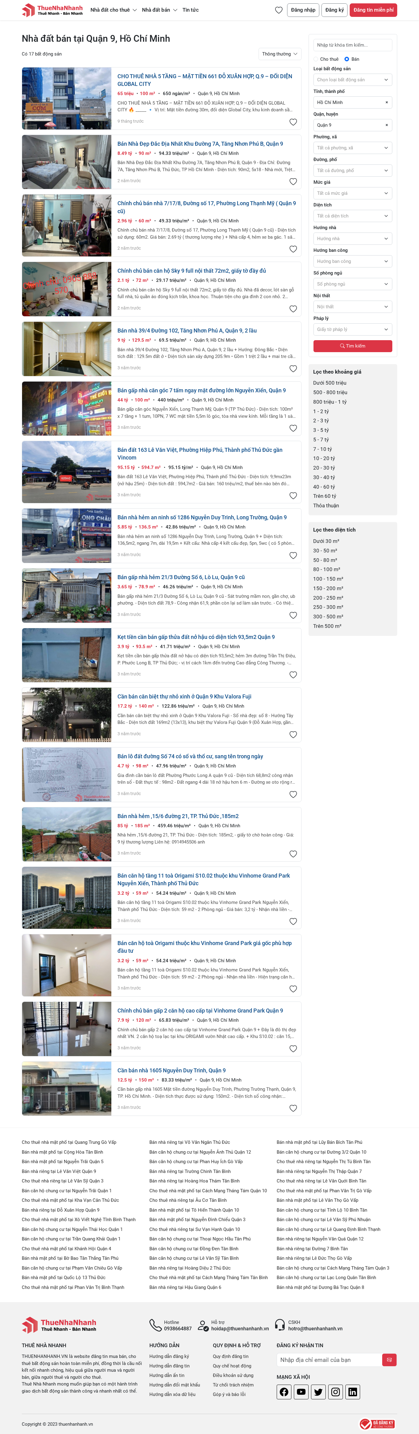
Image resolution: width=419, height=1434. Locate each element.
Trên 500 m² (327, 626)
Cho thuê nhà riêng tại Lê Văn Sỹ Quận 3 (62, 1181)
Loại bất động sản (332, 68)
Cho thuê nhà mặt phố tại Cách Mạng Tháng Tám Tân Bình (208, 1277)
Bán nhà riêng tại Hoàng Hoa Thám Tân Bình (194, 1181)
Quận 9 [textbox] (324, 125)
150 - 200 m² (328, 588)
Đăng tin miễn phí (374, 10)
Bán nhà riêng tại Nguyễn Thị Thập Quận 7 (319, 1171)
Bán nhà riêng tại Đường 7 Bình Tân (312, 1248)
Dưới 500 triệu (329, 383)
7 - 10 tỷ (322, 449)
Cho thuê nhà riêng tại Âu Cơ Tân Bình (188, 1200)
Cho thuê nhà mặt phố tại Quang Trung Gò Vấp (69, 1142)
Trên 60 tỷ (324, 496)
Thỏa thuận (326, 506)
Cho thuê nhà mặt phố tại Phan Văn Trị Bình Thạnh (73, 1287)
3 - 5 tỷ (321, 430)
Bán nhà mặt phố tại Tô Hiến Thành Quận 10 (194, 1210)
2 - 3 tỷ (321, 421)
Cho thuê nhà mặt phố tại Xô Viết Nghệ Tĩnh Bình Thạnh (79, 1219)
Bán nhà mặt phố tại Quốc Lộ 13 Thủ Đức (64, 1277)
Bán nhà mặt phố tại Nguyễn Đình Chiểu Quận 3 (197, 1219)
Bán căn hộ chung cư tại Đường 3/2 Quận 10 (321, 1152)
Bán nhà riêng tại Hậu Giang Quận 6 (185, 1287)
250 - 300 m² (328, 607)
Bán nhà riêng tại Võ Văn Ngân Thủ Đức (189, 1142)
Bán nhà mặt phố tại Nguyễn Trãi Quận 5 (62, 1161)
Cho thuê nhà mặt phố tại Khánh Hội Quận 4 (66, 1248)
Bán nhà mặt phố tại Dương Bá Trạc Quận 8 (320, 1287)
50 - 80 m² (325, 560)
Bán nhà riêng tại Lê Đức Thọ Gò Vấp (314, 1258)
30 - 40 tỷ (324, 477)
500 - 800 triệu (330, 392)
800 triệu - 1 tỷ (330, 402)
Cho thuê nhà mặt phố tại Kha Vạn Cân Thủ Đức (70, 1200)
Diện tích (322, 205)
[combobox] (352, 80)
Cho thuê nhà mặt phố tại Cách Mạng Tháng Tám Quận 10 (208, 1191)
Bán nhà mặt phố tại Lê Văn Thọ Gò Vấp (317, 1200)
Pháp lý (321, 318)
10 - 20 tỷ (324, 458)
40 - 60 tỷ (324, 487)
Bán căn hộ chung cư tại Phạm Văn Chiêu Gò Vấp (72, 1268)
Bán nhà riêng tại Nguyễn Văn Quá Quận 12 (320, 1239)
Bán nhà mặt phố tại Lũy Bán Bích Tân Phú (319, 1142)
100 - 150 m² (328, 579)
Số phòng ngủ (327, 273)
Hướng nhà (324, 227)
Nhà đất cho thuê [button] (110, 10)
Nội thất (321, 295)
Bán (355, 59)
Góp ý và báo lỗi (229, 1394)
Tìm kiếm (355, 346)
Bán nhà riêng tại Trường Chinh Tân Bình (190, 1171)
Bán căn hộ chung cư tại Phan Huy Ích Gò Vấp (196, 1161)
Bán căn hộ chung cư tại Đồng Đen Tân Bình (193, 1248)
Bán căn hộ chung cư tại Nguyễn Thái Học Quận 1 (72, 1229)
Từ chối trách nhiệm (233, 1385)
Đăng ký (334, 10)
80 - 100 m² (326, 569)
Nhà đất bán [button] (156, 10)
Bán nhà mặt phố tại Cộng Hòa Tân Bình (62, 1152)
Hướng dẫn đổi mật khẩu (174, 1385)
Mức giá (321, 182)
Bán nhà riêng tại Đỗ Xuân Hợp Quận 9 (60, 1210)
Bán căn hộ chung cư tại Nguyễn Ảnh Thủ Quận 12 (200, 1152)
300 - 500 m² (328, 617)
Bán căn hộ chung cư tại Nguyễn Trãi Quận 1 (67, 1191)
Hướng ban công (330, 250)
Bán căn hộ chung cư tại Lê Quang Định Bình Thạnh (328, 1229)
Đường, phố (325, 159)
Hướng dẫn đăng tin (169, 1366)
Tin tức (191, 10)
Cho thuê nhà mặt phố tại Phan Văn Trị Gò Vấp (324, 1191)
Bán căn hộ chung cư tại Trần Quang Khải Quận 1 (71, 1239)
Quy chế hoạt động (232, 1366)
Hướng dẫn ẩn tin (166, 1375)
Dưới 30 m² (326, 541)
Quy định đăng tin (230, 1356)
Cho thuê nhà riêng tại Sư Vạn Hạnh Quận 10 (194, 1229)
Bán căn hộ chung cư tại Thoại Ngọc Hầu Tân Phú (200, 1239)
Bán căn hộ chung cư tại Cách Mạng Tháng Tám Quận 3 (333, 1268)
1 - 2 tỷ (321, 411)
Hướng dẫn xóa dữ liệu (172, 1394)
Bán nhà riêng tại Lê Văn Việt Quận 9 (59, 1171)
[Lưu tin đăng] (293, 122)
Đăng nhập (303, 10)
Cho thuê (329, 59)
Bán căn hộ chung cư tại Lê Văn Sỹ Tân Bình (194, 1258)
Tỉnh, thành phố (329, 91)
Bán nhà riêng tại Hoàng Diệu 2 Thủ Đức (190, 1268)
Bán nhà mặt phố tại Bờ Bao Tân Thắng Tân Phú (70, 1258)
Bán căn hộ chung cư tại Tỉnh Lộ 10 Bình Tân (322, 1210)
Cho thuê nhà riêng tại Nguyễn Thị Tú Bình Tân (324, 1161)
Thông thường (277, 54)
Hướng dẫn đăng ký (169, 1356)
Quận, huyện (325, 114)
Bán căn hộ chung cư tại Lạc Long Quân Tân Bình (326, 1277)
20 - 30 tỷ (324, 468)
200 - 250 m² (328, 598)
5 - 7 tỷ (321, 440)
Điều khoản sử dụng (233, 1375)
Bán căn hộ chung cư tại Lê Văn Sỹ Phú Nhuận (324, 1219)
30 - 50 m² (325, 551)
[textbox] (352, 80)
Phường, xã (325, 137)
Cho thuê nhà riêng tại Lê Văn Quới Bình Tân (321, 1181)
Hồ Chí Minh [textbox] (330, 102)
